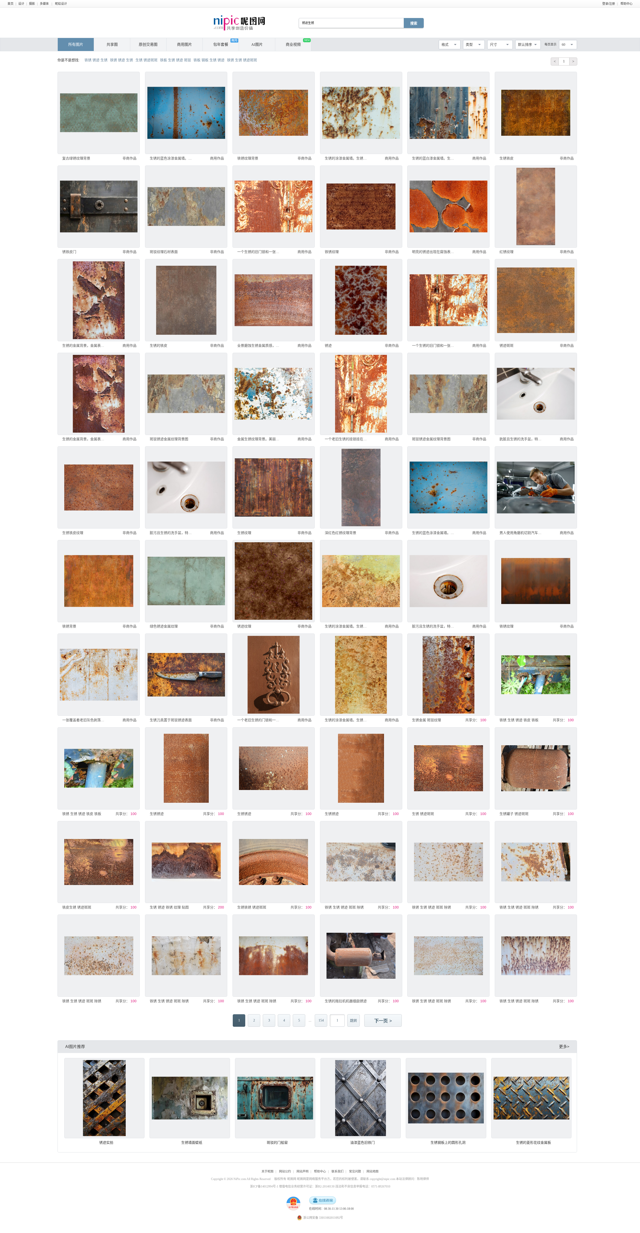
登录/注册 (608, 4)
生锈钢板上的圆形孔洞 (448, 1142)
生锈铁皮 (507, 158)
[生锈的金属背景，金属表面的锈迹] (99, 300)
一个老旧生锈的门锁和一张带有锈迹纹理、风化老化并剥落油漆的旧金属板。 (259, 720)
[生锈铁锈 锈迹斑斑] (273, 862)
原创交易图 (148, 44)
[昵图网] (239, 22)
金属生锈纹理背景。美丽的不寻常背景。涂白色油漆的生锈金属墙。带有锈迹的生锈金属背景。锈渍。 (259, 439)
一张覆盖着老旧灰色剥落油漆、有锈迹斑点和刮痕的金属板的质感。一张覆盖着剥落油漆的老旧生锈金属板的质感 (84, 720)
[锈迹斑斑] (536, 300)
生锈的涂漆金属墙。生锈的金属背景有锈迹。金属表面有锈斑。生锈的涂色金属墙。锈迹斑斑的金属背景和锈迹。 (347, 158)
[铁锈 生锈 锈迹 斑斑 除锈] (361, 862)
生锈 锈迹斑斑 (423, 814)
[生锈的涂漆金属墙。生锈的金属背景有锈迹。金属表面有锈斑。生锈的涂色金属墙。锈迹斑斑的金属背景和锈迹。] (361, 113)
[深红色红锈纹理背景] (361, 487)
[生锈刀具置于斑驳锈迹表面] (186, 675)
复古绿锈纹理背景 (76, 158)
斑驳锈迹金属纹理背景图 (169, 439)
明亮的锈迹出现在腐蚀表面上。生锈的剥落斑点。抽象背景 (434, 252)
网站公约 (285, 1171)
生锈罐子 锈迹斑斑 (514, 814)
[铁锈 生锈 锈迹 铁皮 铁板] (536, 675)
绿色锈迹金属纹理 (164, 626)
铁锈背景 (69, 626)
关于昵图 (268, 1171)
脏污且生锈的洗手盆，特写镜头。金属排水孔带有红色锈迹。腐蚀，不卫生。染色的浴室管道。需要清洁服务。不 (172, 533)
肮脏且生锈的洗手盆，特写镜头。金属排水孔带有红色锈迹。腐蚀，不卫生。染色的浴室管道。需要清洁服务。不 (522, 439)
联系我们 (338, 1171)
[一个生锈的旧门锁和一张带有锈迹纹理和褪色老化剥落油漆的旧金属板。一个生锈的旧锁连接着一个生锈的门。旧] (273, 207)
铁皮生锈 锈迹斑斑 (76, 907)
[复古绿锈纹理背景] (99, 113)
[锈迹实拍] (104, 1098)
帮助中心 (626, 4)
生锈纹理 (244, 533)
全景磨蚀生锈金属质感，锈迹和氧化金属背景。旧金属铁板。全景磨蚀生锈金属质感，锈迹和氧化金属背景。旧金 (259, 346)
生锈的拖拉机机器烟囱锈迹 (346, 1001)
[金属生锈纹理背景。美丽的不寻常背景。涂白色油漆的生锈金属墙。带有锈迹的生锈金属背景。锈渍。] (273, 394)
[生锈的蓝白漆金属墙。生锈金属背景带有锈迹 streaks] (448, 113)
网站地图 (372, 1171)
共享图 (112, 44)
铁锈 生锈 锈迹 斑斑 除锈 (344, 907)
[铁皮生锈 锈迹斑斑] (99, 862)
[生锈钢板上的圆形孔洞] (446, 1098)
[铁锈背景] (99, 581)
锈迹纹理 (244, 626)
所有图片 (75, 44)
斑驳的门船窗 (277, 1142)
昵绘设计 (61, 4)
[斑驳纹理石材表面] (186, 207)
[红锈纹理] (536, 207)
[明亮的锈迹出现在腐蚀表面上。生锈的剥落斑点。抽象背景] (448, 207)
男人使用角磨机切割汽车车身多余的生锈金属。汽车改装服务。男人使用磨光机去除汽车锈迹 (522, 533)
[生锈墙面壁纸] (190, 1098)
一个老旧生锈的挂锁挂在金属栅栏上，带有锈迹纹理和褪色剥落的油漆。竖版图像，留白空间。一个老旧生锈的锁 (347, 439)
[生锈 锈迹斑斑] (448, 768)
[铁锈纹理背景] (273, 113)
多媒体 (44, 4)
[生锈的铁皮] (186, 300)
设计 (21, 4)
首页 (11, 4)
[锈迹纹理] (273, 581)
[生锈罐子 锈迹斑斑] (536, 768)
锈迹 (328, 346)
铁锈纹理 (332, 252)
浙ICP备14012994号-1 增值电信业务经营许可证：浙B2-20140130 (292, 1186)
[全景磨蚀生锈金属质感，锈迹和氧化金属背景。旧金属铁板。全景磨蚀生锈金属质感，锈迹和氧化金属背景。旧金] (273, 300)
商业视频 (298, 42)
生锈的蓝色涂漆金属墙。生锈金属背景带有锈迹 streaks (172, 158)
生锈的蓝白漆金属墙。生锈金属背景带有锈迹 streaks (434, 158)
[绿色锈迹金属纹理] (186, 581)
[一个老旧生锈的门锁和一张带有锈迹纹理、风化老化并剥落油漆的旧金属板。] (273, 675)
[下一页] (383, 1021)
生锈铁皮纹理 (72, 533)
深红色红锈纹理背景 (340, 533)
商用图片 (184, 44)
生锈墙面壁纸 (191, 1142)
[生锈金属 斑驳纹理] (448, 675)
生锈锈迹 (157, 814)
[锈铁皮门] (99, 207)
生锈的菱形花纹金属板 (533, 1142)
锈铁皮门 (69, 252)
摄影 (32, 4)
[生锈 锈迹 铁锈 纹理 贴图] (186, 862)
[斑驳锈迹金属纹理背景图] (186, 394)
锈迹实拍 (106, 1142)
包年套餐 (220, 44)
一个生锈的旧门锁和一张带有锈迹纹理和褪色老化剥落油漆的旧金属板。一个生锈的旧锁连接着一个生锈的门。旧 (259, 252)
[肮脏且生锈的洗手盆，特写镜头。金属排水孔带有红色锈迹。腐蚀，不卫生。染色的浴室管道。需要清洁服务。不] (536, 394)
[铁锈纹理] (361, 207)
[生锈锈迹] (186, 768)
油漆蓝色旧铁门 (362, 1142)
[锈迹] (361, 300)
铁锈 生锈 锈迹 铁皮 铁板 (519, 720)
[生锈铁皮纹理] (99, 487)
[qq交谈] (322, 1200)
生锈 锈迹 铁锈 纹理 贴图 (169, 907)
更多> (564, 1046)
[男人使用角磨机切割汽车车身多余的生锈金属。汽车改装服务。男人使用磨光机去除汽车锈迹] (536, 487)
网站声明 (302, 1171)
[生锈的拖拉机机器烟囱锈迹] (361, 955)
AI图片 (257, 44)
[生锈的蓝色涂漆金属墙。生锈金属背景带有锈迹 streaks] (186, 113)
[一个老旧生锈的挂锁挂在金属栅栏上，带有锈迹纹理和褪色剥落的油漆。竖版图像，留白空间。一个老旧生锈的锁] (361, 394)
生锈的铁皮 (158, 346)
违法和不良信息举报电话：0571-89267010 (362, 1186)
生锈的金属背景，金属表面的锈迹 (84, 346)
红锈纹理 (507, 252)
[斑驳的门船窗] (275, 1098)
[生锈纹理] (273, 487)
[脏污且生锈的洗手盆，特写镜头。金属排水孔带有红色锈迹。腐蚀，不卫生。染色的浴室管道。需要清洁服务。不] (186, 487)
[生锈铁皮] (536, 113)
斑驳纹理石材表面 (164, 252)
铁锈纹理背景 (247, 158)
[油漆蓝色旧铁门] (360, 1098)
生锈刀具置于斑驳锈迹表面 (171, 720)
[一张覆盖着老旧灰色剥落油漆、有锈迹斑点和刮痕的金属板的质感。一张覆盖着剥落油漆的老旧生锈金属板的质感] (99, 675)
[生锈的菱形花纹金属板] (531, 1098)
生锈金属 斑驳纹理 (426, 720)
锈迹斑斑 (507, 346)
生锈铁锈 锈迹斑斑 (251, 907)
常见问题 (355, 1171)
